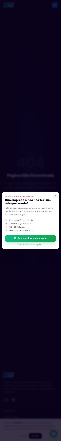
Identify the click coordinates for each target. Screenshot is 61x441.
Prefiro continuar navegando (30, 245)
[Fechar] (55, 196)
